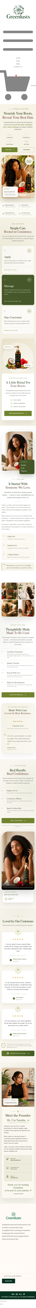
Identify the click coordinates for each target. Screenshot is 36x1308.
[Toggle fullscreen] (4, 1301)
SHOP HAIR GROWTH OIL (16, 413)
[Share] (2, 1301)
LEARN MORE (26, 149)
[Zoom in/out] (5, 1301)
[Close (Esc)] (1, 1301)
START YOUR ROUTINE (16, 820)
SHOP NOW (8, 149)
